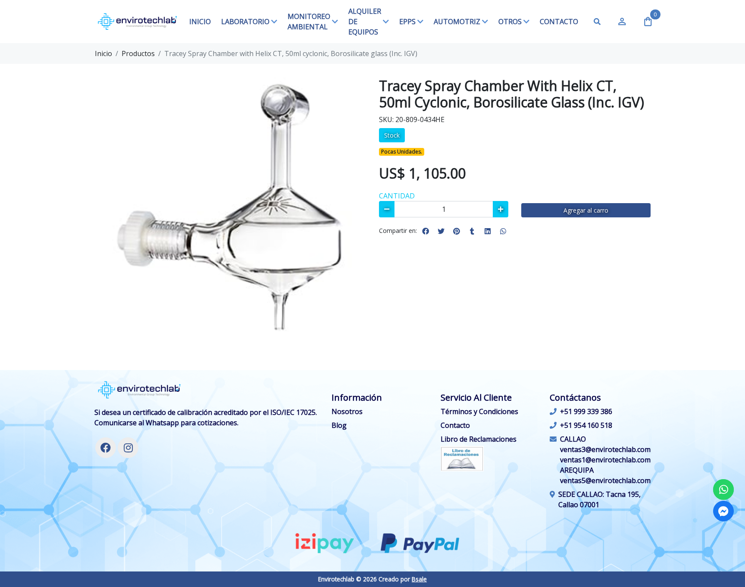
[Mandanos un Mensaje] (723, 511)
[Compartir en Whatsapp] (503, 231)
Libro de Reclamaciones (478, 439)
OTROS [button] (510, 21)
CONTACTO (559, 21)
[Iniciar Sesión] (622, 21)
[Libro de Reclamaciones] (462, 458)
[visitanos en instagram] (128, 447)
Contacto (455, 425)
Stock (392, 135)
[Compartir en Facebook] (425, 231)
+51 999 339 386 (586, 411)
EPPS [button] (407, 21)
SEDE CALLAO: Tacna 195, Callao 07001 (599, 499)
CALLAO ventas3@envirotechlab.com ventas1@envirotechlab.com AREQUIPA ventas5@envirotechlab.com (605, 459)
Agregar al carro (585, 210)
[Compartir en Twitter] (441, 231)
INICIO (200, 21)
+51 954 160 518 (586, 425)
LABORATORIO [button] (245, 21)
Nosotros (347, 411)
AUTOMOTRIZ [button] (457, 21)
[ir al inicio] (139, 390)
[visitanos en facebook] (105, 447)
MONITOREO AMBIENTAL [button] (309, 21)
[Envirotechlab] (137, 21)
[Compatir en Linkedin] (488, 231)
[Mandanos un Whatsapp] (723, 489)
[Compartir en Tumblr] (472, 231)
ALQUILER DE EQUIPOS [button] (364, 21)
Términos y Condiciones (479, 411)
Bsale (419, 579)
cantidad (397, 196)
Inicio (103, 53)
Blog (339, 425)
